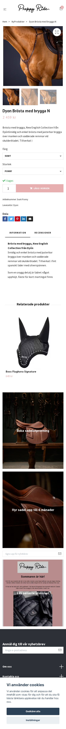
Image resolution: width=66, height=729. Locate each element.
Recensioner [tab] (43, 234)
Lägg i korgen (41, 189)
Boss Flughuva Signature (21, 373)
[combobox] (33, 157)
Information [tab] (17, 234)
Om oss (7, 668)
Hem (5, 22)
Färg (5, 150)
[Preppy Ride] (33, 9)
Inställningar (33, 720)
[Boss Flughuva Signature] (33, 343)
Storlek (7, 165)
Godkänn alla (33, 711)
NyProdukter (18, 22)
